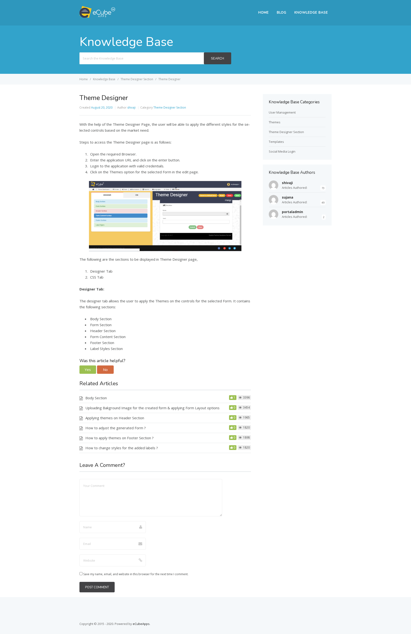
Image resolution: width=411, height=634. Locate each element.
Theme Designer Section (169, 107)
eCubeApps (141, 624)
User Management (282, 112)
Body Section (96, 397)
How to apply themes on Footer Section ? (119, 437)
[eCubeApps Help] (97, 16)
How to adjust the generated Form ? (115, 427)
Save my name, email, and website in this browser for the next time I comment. (135, 574)
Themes (274, 122)
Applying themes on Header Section (114, 417)
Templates (276, 142)
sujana (287, 197)
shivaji (131, 107)
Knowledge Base (311, 12)
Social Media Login (282, 151)
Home (263, 12)
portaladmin (292, 212)
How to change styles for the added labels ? (121, 447)
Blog (281, 12)
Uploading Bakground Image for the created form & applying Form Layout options (152, 407)
